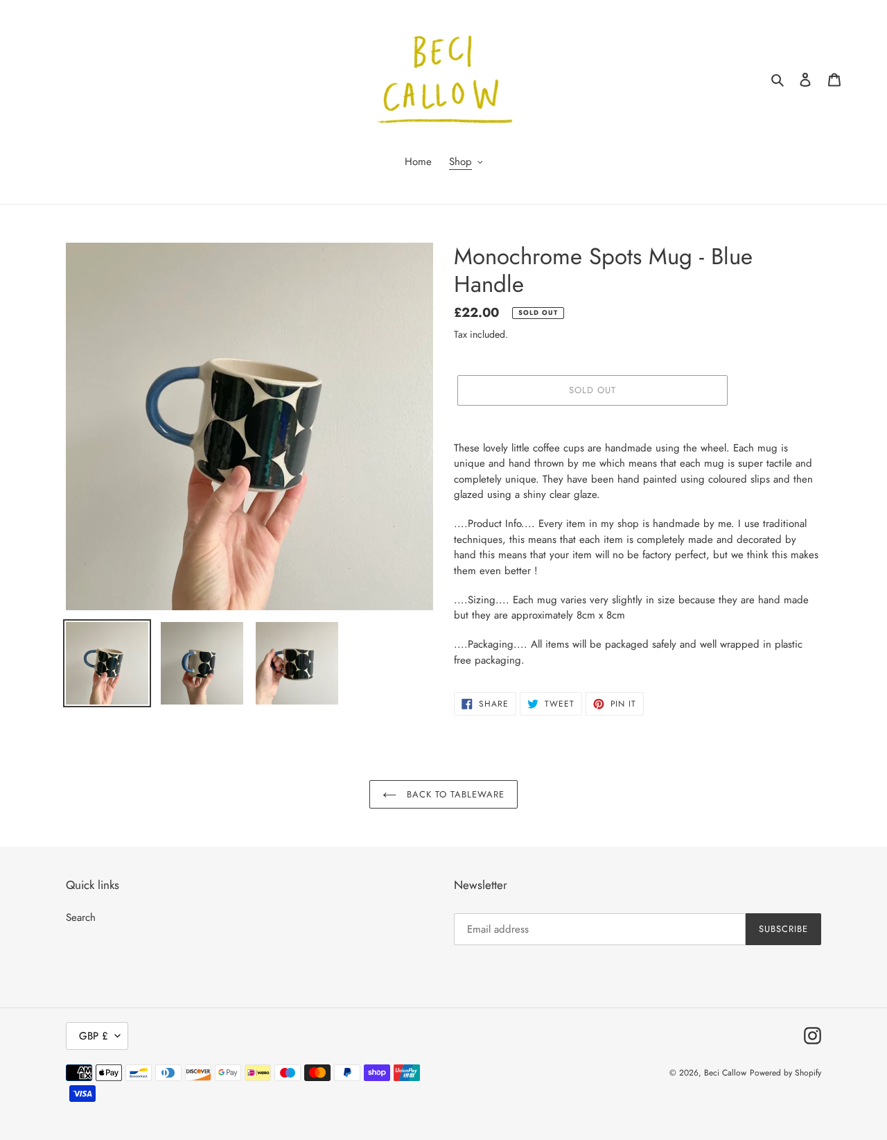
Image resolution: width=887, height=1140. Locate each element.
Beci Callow (725, 1072)
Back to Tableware (454, 794)
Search (81, 917)
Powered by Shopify (785, 1072)
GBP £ (93, 1036)
